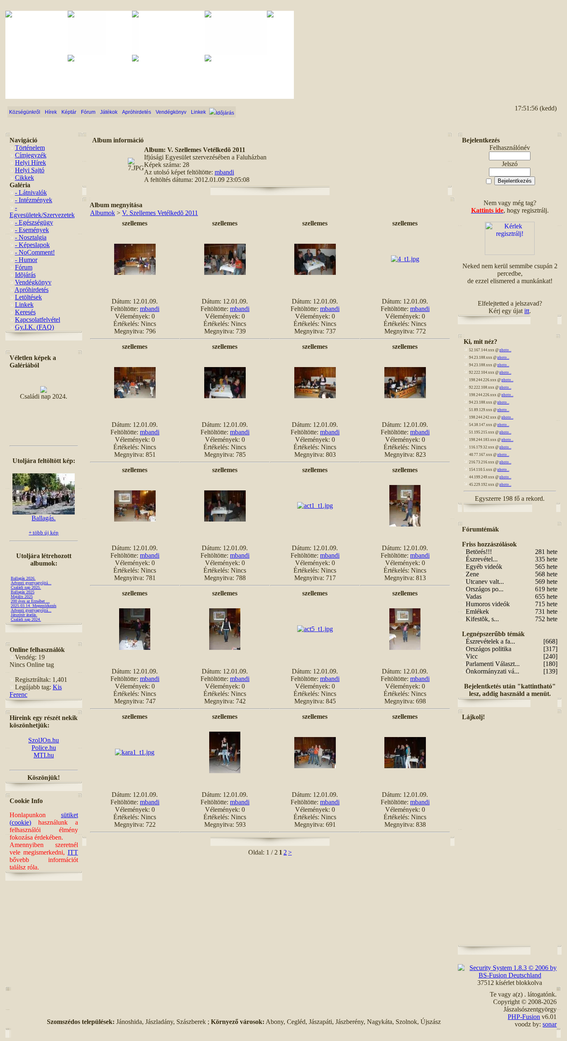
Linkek (24, 304)
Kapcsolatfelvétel (37, 319)
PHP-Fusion (524, 1016)
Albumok (102, 212)
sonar (550, 1024)
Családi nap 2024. (26, 619)
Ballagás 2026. (23, 578)
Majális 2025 (22, 596)
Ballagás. (44, 518)
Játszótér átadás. (24, 614)
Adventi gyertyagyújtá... (31, 583)
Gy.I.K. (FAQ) (34, 327)
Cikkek (24, 177)
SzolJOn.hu (43, 740)
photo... (505, 350)
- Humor (26, 259)
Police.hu (44, 747)
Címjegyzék (30, 155)
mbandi (224, 172)
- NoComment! (35, 252)
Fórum (23, 267)
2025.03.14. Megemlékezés (33, 605)
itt (526, 310)
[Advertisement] (524, 42)
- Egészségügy (34, 222)
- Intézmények (33, 199)
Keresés (25, 312)
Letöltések (28, 297)
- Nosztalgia (30, 237)
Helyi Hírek (30, 162)
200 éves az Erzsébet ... (30, 601)
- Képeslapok (32, 244)
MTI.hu (44, 755)
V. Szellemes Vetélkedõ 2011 (160, 212)
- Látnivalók (31, 192)
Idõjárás (25, 274)
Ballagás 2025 (22, 592)
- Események (32, 229)
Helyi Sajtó (29, 170)
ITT (73, 852)
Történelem (30, 147)
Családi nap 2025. (26, 587)
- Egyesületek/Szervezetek (42, 211)
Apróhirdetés (32, 289)
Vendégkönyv (33, 282)
